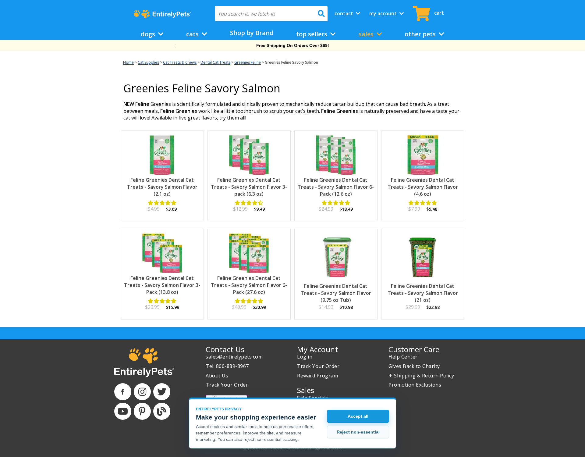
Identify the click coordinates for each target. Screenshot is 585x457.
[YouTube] (122, 411)
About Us (217, 375)
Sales (367, 34)
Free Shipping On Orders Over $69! (292, 45)
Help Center (403, 356)
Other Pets (421, 34)
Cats (193, 34)
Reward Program (317, 375)
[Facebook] (122, 391)
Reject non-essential (358, 432)
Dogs (149, 34)
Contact (344, 13)
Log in (304, 356)
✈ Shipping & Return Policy (421, 375)
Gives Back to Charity (414, 366)
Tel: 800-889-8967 (227, 366)
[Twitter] (161, 391)
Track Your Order (227, 384)
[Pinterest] (142, 411)
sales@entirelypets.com (234, 356)
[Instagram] (142, 391)
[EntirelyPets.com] (162, 14)
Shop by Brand (252, 33)
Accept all (358, 416)
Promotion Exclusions (414, 384)
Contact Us (225, 349)
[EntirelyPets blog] (161, 411)
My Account (383, 13)
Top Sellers (312, 34)
